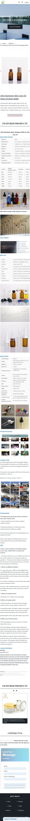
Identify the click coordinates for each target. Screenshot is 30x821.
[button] (19, 2)
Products (11, 43)
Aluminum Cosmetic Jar (10, 656)
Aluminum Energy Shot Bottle (11, 658)
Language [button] (27, 2)
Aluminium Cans (13, 660)
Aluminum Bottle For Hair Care (8, 654)
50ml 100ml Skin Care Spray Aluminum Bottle (14, 675)
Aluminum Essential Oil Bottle (11, 662)
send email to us (16, 115)
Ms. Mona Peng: (8, 740)
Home (4, 43)
